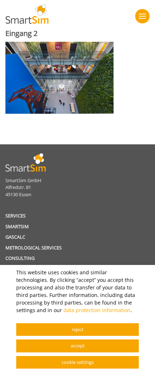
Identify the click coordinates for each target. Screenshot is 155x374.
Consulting (20, 258)
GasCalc (15, 237)
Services (15, 215)
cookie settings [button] (78, 362)
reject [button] (78, 329)
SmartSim (17, 226)
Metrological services (33, 247)
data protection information (96, 310)
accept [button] (78, 345)
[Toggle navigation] (142, 16)
